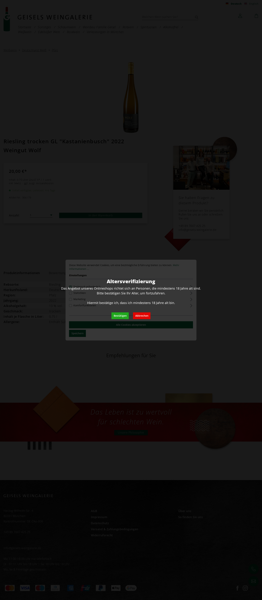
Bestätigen (120, 315)
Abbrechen (141, 315)
